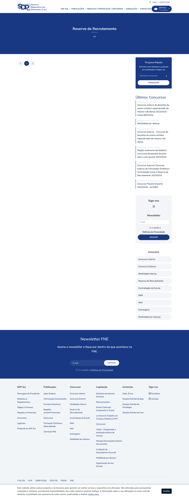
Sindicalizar (164, 2)
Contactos (145, 9)
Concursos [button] (117, 9)
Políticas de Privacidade (153, 232)
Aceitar (166, 491)
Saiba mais (93, 494)
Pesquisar (153, 82)
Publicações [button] (78, 9)
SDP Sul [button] (65, 9)
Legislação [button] (132, 9)
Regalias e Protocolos (98, 9)
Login (154, 2)
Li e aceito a (155, 227)
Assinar (154, 237)
